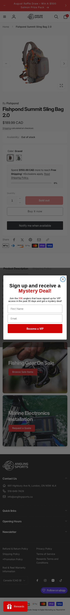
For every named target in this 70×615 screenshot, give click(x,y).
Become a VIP (35, 328)
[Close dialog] (62, 279)
